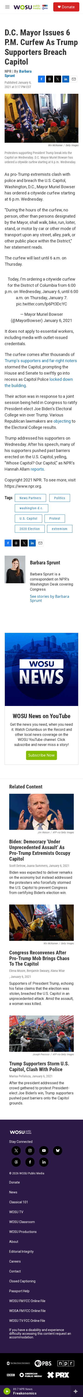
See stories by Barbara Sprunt (49, 598)
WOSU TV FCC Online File (27, 1321)
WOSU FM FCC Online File (27, 1301)
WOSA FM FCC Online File (27, 1311)
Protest (54, 518)
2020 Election (30, 529)
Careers (15, 1261)
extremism (60, 529)
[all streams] (77, 1391)
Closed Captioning (22, 1281)
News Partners (30, 498)
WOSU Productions (23, 1232)
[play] (7, 1391)
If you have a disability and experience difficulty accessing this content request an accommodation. (40, 1333)
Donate (68, 7)
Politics (59, 498)
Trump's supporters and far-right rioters (41, 360)
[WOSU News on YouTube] (41, 669)
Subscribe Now (41, 755)
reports (37, 469)
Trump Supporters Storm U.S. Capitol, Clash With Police (39, 1066)
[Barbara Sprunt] (15, 569)
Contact (15, 1271)
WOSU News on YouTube (41, 716)
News (13, 1192)
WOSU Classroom (22, 1222)
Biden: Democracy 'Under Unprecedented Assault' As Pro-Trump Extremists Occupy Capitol (39, 850)
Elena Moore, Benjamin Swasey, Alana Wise (37, 971)
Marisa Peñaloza (20, 1076)
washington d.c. (31, 508)
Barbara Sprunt (45, 563)
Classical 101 (18, 1202)
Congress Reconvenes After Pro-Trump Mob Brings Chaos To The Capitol (39, 958)
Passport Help (19, 1291)
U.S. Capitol (28, 518)
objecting (62, 421)
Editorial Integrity (21, 1251)
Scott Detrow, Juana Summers (28, 866)
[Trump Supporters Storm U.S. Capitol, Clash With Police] (41, 1034)
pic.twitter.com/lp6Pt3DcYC (41, 304)
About (13, 1241)
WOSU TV (16, 1212)
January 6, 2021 (58, 320)
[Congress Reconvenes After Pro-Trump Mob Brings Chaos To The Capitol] (41, 923)
